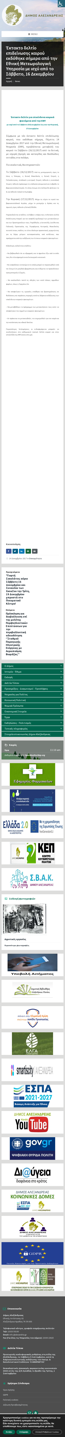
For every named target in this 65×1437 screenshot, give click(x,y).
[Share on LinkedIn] (21, 551)
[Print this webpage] (34, 551)
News (17, 81)
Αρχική (9, 81)
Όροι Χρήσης (9, 1389)
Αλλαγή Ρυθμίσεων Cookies (47, 1432)
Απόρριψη (23, 1432)
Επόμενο (10, 610)
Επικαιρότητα (35, 558)
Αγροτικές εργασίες (15, 939)
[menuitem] (32, 666)
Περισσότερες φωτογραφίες (17, 945)
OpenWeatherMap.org (35, 755)
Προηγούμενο (13, 572)
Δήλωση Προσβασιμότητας (15, 1404)
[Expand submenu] (61, 666)
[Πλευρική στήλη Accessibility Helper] (61, 3)
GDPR (5, 1394)
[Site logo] (32, 25)
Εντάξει (9, 1432)
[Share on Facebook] (8, 551)
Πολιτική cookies (10, 1399)
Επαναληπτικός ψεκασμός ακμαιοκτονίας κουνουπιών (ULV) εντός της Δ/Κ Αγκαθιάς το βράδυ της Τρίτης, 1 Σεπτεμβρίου (30, 1371)
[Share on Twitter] (15, 551)
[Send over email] (28, 551)
